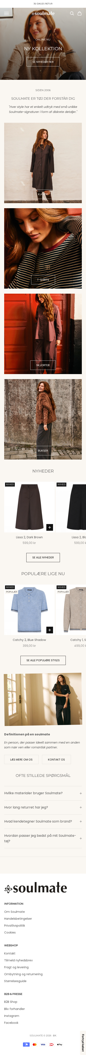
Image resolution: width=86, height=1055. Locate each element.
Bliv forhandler (14, 1009)
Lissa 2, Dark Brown (29, 537)
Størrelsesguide (15, 981)
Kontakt (9, 953)
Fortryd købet (83, 1043)
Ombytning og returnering (23, 974)
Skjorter (43, 365)
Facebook (11, 1023)
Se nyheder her (43, 62)
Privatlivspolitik (14, 925)
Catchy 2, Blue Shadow (29, 640)
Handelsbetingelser (18, 919)
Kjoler (43, 194)
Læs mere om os (21, 760)
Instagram (11, 1016)
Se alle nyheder (43, 557)
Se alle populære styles (43, 660)
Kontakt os (56, 760)
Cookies (10, 932)
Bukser (43, 451)
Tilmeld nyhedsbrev (18, 960)
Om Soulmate (14, 912)
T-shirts (43, 280)
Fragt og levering (16, 967)
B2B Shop (10, 1002)
